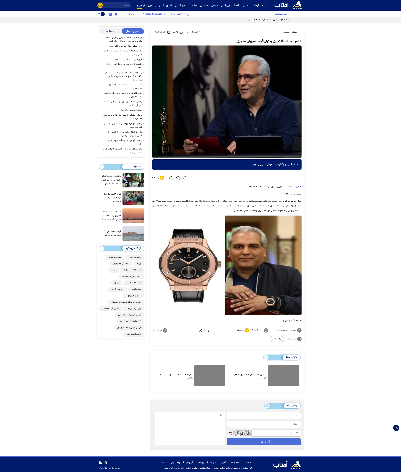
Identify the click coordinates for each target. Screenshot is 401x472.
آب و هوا (189, 462)
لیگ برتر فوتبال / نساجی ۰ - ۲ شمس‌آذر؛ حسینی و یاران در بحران (125, 134)
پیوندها (201, 462)
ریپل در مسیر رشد (133, 308)
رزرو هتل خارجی (117, 289)
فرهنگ (294, 32)
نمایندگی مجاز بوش (121, 263)
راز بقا (139, 263)
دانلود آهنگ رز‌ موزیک (132, 270)
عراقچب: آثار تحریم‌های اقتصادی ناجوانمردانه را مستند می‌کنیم (123, 150)
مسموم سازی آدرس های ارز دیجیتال (126, 302)
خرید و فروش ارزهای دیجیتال (129, 327)
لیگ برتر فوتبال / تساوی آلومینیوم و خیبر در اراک (124, 142)
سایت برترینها (286, 320)
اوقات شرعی (175, 462)
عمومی (286, 32)
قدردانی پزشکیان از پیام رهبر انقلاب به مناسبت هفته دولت (123, 117)
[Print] (200, 330)
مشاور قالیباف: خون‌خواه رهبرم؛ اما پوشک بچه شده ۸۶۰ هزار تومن (123, 95)
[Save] (208, 330)
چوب (114, 270)
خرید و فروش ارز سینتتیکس (129, 315)
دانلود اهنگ (136, 289)
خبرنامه (213, 462)
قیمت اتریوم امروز (133, 334)
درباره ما (249, 462)
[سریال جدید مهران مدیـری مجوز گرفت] (283, 376)
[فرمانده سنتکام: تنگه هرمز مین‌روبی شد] (132, 233)
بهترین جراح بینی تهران (131, 276)
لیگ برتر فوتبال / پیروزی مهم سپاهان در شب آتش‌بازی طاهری (123, 103)
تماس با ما (235, 462)
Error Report (257, 330)
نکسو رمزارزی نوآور (133, 295)
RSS (163, 462)
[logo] (289, 4)
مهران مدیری (277, 339)
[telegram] (115, 14)
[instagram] (110, 14)
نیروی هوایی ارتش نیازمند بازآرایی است (126, 46)
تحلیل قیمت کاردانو (110, 308)
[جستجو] (100, 5)
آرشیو (223, 462)
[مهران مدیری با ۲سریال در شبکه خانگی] (209, 376)
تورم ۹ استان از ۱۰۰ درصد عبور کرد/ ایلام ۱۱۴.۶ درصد (111, 197)
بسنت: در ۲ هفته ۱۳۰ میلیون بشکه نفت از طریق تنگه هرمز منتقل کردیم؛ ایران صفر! (110, 215)
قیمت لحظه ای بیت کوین (130, 321)
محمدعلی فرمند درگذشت (132, 110)
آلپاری (116, 282)
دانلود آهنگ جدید (133, 282)
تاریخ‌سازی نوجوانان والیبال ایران (129, 59)
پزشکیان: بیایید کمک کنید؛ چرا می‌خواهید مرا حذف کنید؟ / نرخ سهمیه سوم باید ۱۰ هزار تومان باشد (124, 76)
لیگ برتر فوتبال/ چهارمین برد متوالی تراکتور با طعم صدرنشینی (123, 125)
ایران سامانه (103, 468)
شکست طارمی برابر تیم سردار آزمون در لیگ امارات (124, 66)
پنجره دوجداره (115, 257)
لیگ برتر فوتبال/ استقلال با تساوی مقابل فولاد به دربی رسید (123, 52)
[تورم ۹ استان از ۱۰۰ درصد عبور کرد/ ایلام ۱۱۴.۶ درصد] (132, 197)
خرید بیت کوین (134, 257)
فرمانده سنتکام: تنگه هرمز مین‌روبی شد (111, 233)
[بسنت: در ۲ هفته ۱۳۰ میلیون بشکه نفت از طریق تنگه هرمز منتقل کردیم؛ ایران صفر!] (132, 215)
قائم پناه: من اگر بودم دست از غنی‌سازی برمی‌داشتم (125, 86)
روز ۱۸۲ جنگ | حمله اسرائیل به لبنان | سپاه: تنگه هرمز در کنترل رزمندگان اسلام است (124, 39)
